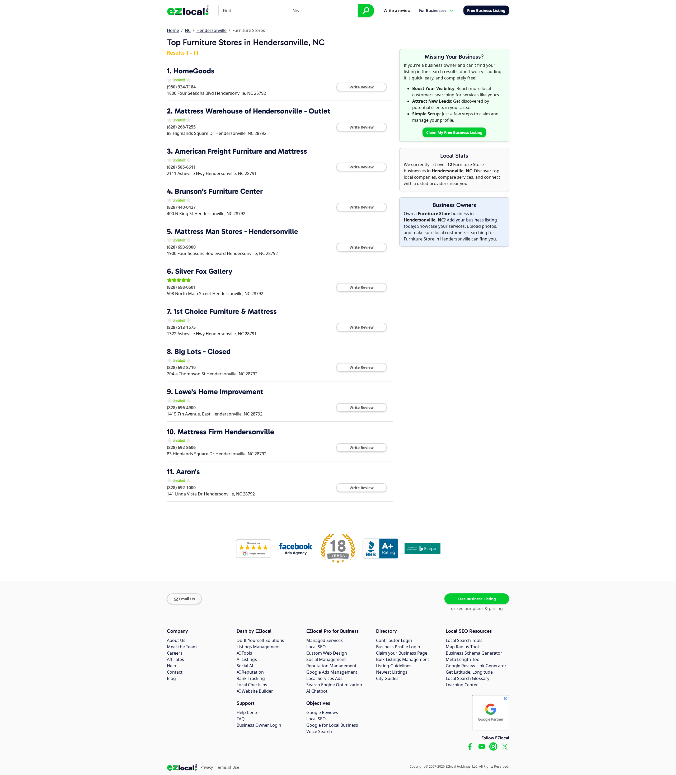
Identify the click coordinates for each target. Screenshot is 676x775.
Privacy (206, 767)
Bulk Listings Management (402, 659)
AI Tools (244, 653)
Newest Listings (391, 672)
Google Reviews (322, 712)
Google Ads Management (331, 672)
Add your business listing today (450, 223)
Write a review (397, 10)
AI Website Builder (255, 691)
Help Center (248, 712)
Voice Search (319, 731)
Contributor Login (394, 640)
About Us (176, 640)
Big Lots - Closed (203, 351)
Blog (171, 678)
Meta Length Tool (463, 659)
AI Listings (247, 659)
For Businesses (433, 10)
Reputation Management (331, 666)
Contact (174, 672)
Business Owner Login (259, 725)
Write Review (362, 86)
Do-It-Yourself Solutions (260, 640)
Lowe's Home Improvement (219, 391)
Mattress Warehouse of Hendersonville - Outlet (252, 111)
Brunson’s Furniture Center (219, 191)
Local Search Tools (464, 640)
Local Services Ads (324, 678)
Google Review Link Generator (476, 666)
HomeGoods (193, 71)
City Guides (387, 678)
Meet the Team (182, 647)
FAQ (241, 719)
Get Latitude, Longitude (469, 672)
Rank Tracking (251, 678)
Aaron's (188, 471)
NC (188, 30)
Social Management (326, 659)
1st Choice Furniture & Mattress (225, 311)
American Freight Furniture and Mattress (241, 151)
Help (171, 666)
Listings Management (258, 647)
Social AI (245, 666)
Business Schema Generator (474, 653)
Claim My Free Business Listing (454, 132)
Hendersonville (211, 30)
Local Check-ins (252, 685)
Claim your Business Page (401, 653)
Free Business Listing (477, 598)
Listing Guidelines (393, 666)
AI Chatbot (316, 691)
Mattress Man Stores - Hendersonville (236, 231)
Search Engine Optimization (334, 685)
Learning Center (462, 685)
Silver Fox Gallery (203, 271)
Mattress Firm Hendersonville (225, 431)
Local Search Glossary (467, 678)
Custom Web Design (326, 653)
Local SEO (316, 647)
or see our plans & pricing (477, 608)
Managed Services (324, 640)
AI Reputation (250, 672)
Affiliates (175, 659)
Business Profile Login (398, 647)
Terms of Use (227, 767)
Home (173, 30)
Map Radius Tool (462, 647)
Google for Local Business (332, 725)
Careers (174, 653)
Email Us (187, 598)
